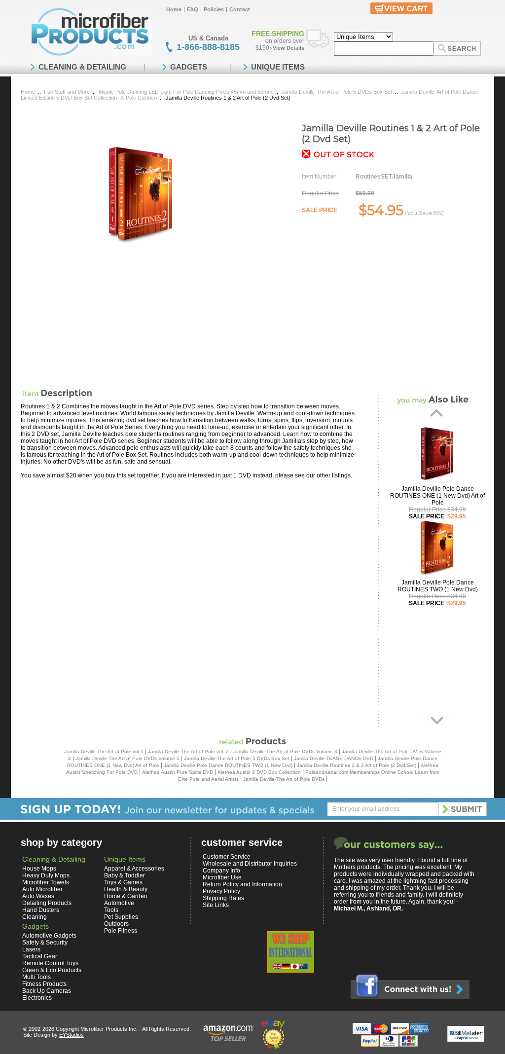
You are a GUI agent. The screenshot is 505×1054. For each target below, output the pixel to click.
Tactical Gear (39, 956)
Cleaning (34, 916)
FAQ (192, 9)
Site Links (216, 905)
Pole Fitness (120, 930)
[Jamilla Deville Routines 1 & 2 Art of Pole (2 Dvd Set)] (139, 194)
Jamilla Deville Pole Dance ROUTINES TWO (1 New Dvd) (437, 586)
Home (173, 9)
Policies (214, 9)
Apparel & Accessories (134, 868)
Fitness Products (44, 984)
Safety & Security (45, 942)
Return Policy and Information (242, 884)
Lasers (31, 949)
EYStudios (71, 1035)
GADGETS (188, 67)
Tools (111, 910)
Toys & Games (123, 882)
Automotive (119, 903)
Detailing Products (47, 903)
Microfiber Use (222, 877)
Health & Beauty (125, 889)
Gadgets (35, 926)
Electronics (37, 997)
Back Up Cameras (46, 990)
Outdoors (116, 923)
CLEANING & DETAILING (82, 67)
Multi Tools (36, 977)
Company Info (221, 870)
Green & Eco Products (51, 970)
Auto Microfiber (42, 889)
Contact (239, 9)
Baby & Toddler (124, 875)
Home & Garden (125, 896)
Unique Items (124, 859)
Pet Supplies (121, 916)
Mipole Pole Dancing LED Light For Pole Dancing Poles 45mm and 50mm (185, 92)
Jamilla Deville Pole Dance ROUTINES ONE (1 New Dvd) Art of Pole (437, 495)
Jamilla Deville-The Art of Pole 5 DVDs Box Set (336, 92)
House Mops (39, 868)
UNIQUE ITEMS (278, 67)
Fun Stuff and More (67, 92)
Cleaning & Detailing (53, 859)
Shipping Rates (223, 898)
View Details (288, 48)
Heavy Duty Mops (46, 875)
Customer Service (227, 856)
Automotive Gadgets (49, 935)
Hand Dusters (40, 910)
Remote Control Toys (50, 963)
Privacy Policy (221, 891)
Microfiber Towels (45, 882)
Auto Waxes (38, 896)
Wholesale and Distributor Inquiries (250, 863)
